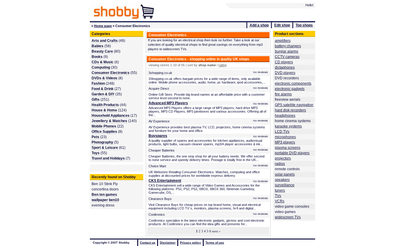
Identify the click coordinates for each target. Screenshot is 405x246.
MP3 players (285, 142)
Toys (96, 153)
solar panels (285, 174)
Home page (103, 26)
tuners (280, 190)
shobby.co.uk (123, 11)
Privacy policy (190, 242)
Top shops (304, 25)
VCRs (279, 201)
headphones (285, 115)
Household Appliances (111, 115)
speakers (282, 180)
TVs (278, 196)
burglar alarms (286, 51)
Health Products (105, 105)
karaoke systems (288, 126)
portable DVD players (292, 153)
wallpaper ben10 (105, 200)
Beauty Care (102, 51)
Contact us (147, 242)
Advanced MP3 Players (168, 103)
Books (97, 57)
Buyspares (158, 136)
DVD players (285, 73)
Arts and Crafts (105, 41)
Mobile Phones (104, 126)
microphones (285, 137)
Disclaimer (168, 242)
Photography (102, 142)
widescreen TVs (288, 217)
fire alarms (283, 94)
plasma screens (287, 148)
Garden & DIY (103, 94)
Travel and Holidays (108, 158)
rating (223, 65)
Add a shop (259, 25)
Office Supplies (104, 132)
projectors (283, 158)
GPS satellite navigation (294, 105)
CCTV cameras (287, 57)
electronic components (293, 83)
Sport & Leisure (105, 148)
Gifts (96, 99)
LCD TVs (282, 132)
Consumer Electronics (111, 73)
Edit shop (282, 25)
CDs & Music (103, 62)
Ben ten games (104, 195)
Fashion (98, 83)
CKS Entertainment (165, 181)
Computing (101, 67)
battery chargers (288, 46)
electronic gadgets (289, 89)
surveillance (284, 185)
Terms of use (214, 242)
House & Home (104, 110)
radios (280, 164)
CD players (284, 62)
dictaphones (285, 67)
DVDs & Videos (104, 78)
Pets (95, 137)
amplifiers (283, 41)
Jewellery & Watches (109, 121)
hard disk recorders (290, 110)
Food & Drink (103, 89)
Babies (97, 46)
